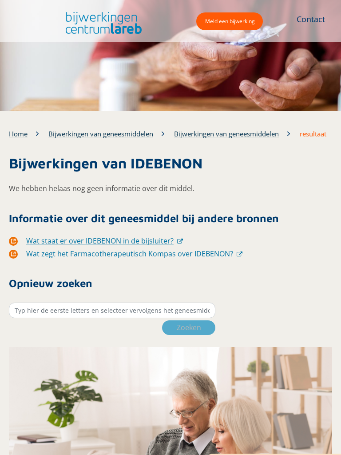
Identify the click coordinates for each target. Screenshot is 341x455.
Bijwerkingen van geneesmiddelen (100, 133)
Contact (311, 19)
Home (18, 133)
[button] (101, 23)
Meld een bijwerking (230, 21)
